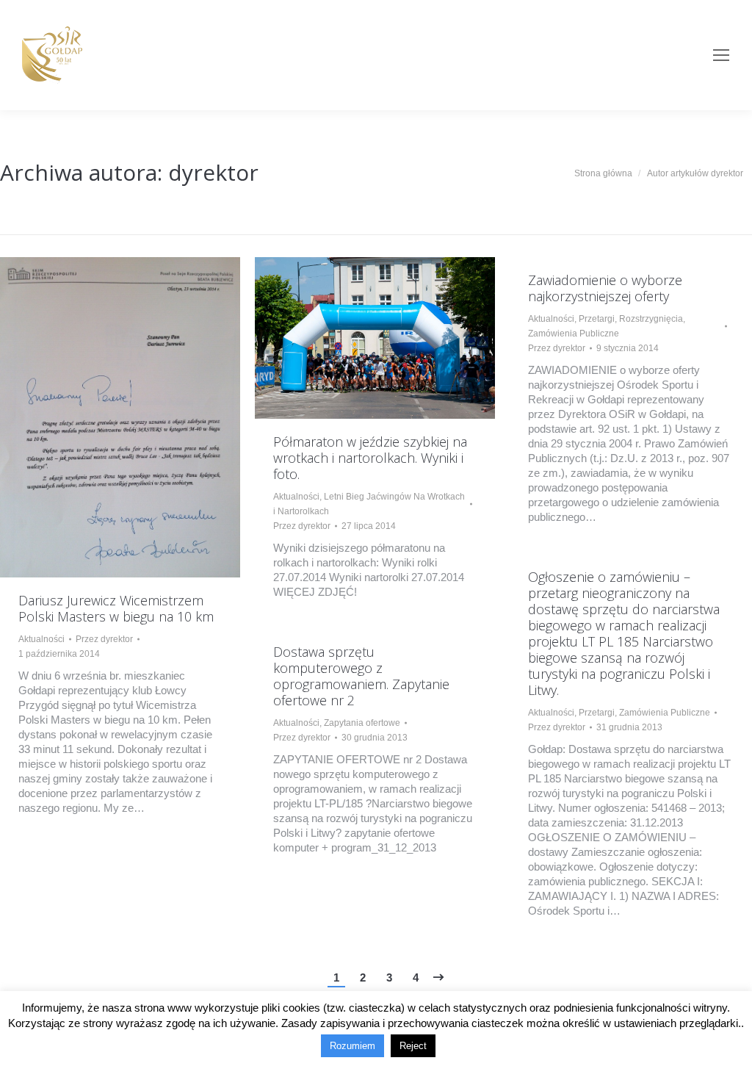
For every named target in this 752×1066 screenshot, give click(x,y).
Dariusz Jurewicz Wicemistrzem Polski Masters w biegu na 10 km (116, 608)
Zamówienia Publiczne (573, 333)
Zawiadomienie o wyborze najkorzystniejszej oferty (605, 288)
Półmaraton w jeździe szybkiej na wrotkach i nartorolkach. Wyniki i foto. (370, 458)
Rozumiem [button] (352, 1045)
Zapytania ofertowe (362, 723)
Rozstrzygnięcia (651, 319)
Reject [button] (413, 1045)
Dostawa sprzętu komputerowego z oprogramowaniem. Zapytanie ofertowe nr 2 (361, 676)
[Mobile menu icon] (721, 55)
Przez (104, 639)
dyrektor (213, 172)
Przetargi (597, 319)
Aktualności (41, 639)
